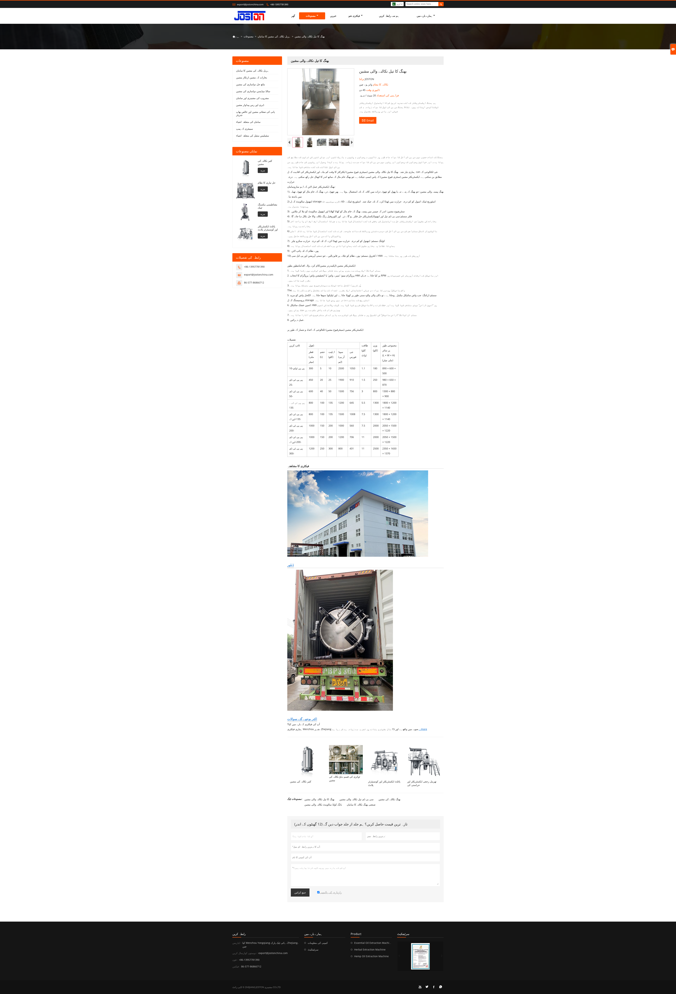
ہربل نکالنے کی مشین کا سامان (274, 36)
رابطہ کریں (239, 934)
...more (423, 729)
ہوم (235, 36)
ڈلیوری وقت (372, 90)
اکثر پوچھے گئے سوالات (302, 719)
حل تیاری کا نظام (267, 182)
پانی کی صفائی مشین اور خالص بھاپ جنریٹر (255, 113)
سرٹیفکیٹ (313, 949)
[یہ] (420, 956)
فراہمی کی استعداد (387, 95)
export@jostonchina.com (250, 4)
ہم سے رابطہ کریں (389, 15)
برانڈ (362, 79)
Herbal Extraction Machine (370, 949)
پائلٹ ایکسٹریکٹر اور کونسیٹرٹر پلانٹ (268, 228)
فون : (235, 959)
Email (368, 120)
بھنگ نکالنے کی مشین (389, 799)
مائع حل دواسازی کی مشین (250, 84)
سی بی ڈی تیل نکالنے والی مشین (356, 799)
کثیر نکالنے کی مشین (265, 162)
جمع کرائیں (300, 892)
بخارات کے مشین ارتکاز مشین (251, 77)
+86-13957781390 (279, 4)
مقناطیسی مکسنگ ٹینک (267, 206)
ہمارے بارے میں (424, 15)
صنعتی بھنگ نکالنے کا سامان (361, 804)
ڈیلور (290, 565)
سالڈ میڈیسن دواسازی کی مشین (253, 91)
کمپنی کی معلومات (318, 942)
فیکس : (236, 966)
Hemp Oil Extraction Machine (371, 956)
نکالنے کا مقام (380, 84)
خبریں (333, 15)
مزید (262, 170)
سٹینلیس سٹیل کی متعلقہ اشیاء (252, 135)
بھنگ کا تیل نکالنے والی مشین (319, 799)
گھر (293, 15)
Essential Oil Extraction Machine (373, 942)
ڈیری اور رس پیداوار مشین (250, 105)
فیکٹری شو (354, 15)
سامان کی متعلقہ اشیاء (248, 122)
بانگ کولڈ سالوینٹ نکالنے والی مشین (323, 804)
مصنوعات (311, 15)
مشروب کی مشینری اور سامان (252, 98)
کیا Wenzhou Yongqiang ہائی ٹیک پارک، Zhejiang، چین (270, 944)
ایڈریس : (237, 942)
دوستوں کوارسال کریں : (245, 953)
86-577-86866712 (254, 282)
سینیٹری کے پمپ (244, 128)
